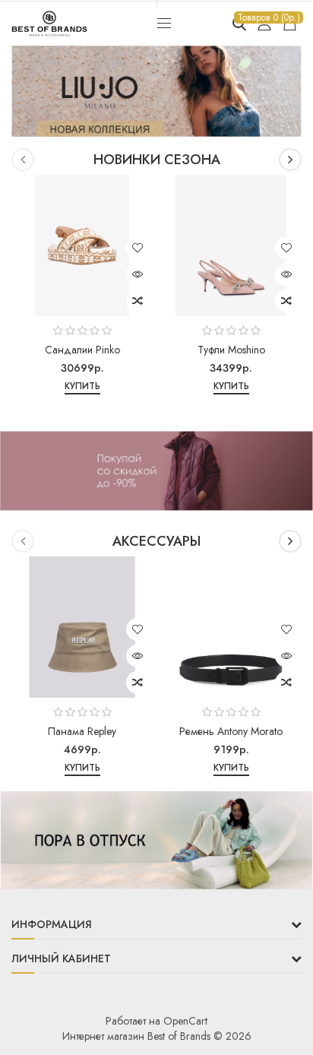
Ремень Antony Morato (231, 731)
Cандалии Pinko (82, 349)
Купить (82, 386)
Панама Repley (82, 731)
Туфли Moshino (231, 349)
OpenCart (185, 1020)
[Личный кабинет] (264, 23)
